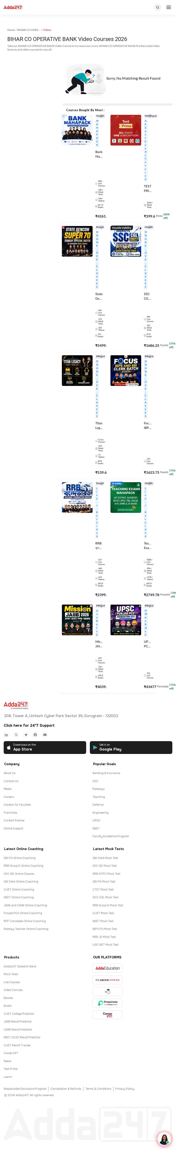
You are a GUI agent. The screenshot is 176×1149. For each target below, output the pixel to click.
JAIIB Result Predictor (18, 1021)
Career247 (11, 1053)
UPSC (96, 820)
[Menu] (168, 7)
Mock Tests (11, 974)
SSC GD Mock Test (105, 866)
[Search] (157, 7)
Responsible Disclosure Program (25, 1089)
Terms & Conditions (98, 1089)
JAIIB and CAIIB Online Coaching (25, 905)
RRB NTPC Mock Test (106, 874)
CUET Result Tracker (17, 1045)
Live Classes (12, 982)
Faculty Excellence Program (111, 836)
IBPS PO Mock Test (105, 929)
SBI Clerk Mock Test (105, 858)
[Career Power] (108, 979)
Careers (9, 797)
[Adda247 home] (13, 7)
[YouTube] (45, 734)
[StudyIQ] (108, 991)
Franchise (10, 813)
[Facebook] (35, 734)
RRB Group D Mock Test (108, 905)
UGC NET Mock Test (105, 945)
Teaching (99, 797)
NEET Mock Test (103, 921)
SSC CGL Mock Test (105, 897)
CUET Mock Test (103, 913)
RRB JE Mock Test (104, 937)
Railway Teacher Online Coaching (26, 929)
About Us (10, 773)
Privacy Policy (124, 1089)
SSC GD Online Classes (19, 874)
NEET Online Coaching (19, 897)
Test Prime (10, 1069)
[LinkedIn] (6, 734)
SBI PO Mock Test (104, 881)
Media (7, 789)
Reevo (7, 1061)
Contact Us (11, 781)
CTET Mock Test (103, 889)
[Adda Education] (108, 968)
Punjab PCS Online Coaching (23, 913)
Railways (99, 789)
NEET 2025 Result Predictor (22, 1037)
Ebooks (8, 998)
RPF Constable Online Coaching (25, 921)
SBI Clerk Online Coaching (21, 881)
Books (8, 1006)
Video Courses (13, 990)
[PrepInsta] (108, 1003)
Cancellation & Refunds (65, 1089)
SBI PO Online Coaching (20, 858)
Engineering (101, 813)
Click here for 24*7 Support (29, 725)
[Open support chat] (164, 1139)
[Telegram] (25, 734)
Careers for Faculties (17, 805)
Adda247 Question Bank (20, 966)
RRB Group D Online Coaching (23, 866)
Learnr (8, 1077)
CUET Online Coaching (19, 889)
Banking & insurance (106, 773)
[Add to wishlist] (101, 116)
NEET (96, 828)
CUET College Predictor (19, 1014)
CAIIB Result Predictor (18, 1029)
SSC (95, 781)
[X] (16, 734)
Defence (98, 805)
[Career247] (108, 1014)
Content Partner (14, 820)
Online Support (13, 828)
